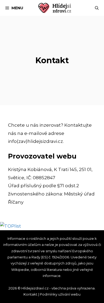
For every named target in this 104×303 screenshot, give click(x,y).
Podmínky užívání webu (60, 294)
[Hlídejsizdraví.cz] (54, 8)
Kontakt (30, 294)
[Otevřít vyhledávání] (97, 8)
